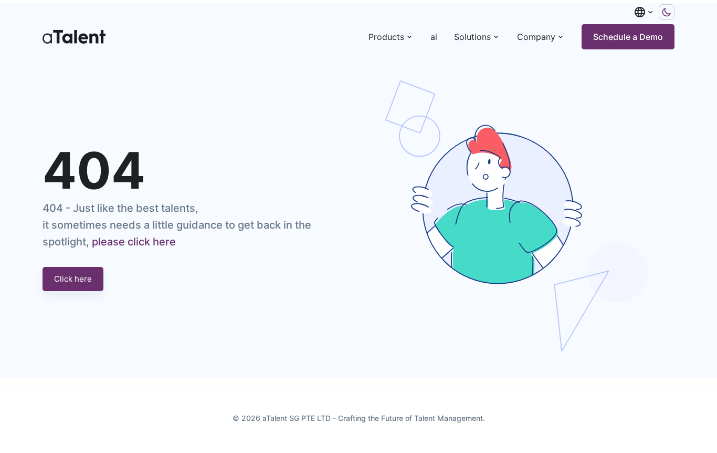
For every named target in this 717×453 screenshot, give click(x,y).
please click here (134, 241)
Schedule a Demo (628, 37)
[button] (644, 12)
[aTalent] (74, 36)
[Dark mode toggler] (666, 12)
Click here (73, 279)
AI (433, 37)
